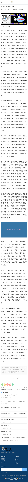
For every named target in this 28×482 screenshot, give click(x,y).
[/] (14, 19)
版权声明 (3, 460)
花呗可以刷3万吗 (5, 425)
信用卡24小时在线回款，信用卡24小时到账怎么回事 (13, 401)
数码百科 (16, 459)
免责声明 (3, 459)
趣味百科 (16, 463)
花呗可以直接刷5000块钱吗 (7, 419)
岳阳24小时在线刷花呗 (6, 389)
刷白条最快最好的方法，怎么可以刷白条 (10, 407)
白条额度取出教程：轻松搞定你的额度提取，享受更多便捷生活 (13, 437)
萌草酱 (14, 2)
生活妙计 (21, 9)
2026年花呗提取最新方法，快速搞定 (9, 395)
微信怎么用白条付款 (22, 389)
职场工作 (16, 462)
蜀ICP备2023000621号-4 (11, 478)
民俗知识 (16, 460)
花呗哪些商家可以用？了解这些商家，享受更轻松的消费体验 (13, 413)
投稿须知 (3, 462)
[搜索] (4, 2)
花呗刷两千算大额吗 (6, 431)
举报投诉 (3, 458)
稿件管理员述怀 (6, 9)
